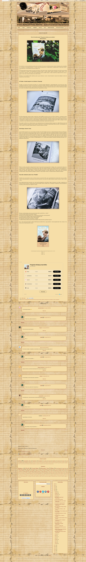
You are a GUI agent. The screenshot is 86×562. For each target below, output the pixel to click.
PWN (52, 470)
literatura (40, 299)
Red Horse (37, 476)
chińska (63, 461)
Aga (40, 347)
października (57, 494)
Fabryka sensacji (48, 474)
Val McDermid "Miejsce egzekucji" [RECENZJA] (60, 505)
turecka (44, 463)
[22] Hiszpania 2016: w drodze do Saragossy (59, 516)
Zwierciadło (66, 473)
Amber (67, 469)
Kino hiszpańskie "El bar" (58, 522)
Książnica (38, 475)
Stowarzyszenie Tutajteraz (48, 476)
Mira (49, 473)
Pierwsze (66, 475)
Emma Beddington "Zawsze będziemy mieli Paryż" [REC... (61, 511)
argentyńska (34, 462)
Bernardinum (37, 472)
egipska (59, 462)
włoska (30, 461)
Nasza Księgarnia (57, 471)
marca (56, 540)
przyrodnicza (51, 299)
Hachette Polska (66, 474)
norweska (63, 460)
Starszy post (66, 449)
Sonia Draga (58, 468)
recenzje (54, 299)
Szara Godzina (62, 471)
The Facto (59, 476)
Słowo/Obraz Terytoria (54, 476)
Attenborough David (27, 299)
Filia (36, 469)
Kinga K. (40, 327)
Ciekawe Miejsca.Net (51, 471)
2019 (55, 489)
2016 (55, 546)
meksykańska (41, 462)
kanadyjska (20, 461)
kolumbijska (27, 462)
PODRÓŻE (35, 27)
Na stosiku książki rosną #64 (59, 499)
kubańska (47, 461)
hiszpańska (40, 460)
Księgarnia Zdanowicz (42, 475)
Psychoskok (33, 476)
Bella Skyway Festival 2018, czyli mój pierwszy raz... (60, 527)
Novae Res (20, 473)
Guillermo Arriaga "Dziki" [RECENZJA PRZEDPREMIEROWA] (60, 530)
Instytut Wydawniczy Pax (22, 475)
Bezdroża (47, 472)
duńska (66, 461)
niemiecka (58, 460)
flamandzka (19, 462)
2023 (55, 485)
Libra (46, 475)
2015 (55, 547)
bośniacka (56, 462)
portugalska (45, 462)
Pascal (44, 470)
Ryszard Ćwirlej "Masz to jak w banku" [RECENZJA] (60, 501)
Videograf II (27, 473)
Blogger (50, 555)
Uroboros (24, 473)
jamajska (25, 463)
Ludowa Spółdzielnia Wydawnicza (52, 475)
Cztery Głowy (22, 472)
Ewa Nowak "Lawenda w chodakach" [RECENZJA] (60, 520)
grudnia (56, 491)
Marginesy (20, 468)
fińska (50, 461)
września (56, 496)
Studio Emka (52, 473)
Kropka (30, 475)
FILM (45, 27)
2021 (55, 486)
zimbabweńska (51, 463)
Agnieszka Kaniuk (41, 308)
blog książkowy (32, 299)
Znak (33, 469)
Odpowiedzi (23, 313)
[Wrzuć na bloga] (30, 298)
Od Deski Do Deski (61, 469)
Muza (52, 468)
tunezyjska (41, 463)
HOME (19, 27)
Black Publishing (21, 470)
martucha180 (41, 395)
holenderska (53, 461)
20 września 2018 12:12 (47, 367)
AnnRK (41, 317)
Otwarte (41, 470)
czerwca (56, 536)
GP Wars (52, 474)
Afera (64, 470)
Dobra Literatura (32, 474)
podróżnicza (43, 299)
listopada (56, 493)
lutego (56, 542)
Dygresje (36, 474)
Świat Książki (45, 469)
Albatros (37, 470)
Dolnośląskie (28, 470)
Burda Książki (26, 471)
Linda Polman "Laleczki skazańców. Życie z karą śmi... (61, 518)
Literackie (39, 469)
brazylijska (25, 461)
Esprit (40, 474)
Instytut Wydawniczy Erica (61, 472)
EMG (45, 473)
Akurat (19, 472)
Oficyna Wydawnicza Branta (61, 475)
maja (55, 538)
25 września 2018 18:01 (46, 395)
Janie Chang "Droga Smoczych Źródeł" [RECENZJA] (60, 532)
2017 (55, 545)
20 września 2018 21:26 (45, 376)
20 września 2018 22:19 (47, 357)
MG (47, 473)
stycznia (56, 543)
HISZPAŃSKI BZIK (51, 27)
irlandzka (23, 462)
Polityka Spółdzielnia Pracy (24, 476)
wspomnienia (57, 299)
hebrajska (66, 462)
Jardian (41, 376)
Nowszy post (20, 449)
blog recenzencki (36, 299)
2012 (55, 552)
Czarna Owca (64, 468)
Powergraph (30, 476)
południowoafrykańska (32, 463)
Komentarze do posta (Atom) (26, 451)
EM (38, 474)
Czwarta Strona (35, 468)
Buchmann (26, 474)
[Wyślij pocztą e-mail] (29, 298)
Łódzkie (26, 472)
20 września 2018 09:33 (46, 327)
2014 (55, 549)
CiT (28, 474)
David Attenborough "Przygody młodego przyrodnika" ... (60, 507)
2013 (55, 550)
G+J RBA (32, 470)
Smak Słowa (50, 469)
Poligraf (19, 476)
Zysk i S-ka (55, 469)
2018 (22, 299)
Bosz (23, 474)
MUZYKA (40, 27)
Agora (66, 471)
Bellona (34, 472)
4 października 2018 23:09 (46, 415)
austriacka (38, 462)
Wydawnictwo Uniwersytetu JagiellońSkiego (36, 473)
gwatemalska (62, 462)
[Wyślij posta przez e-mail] (27, 298)
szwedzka (45, 460)
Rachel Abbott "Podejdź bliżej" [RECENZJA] (59, 498)
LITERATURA (29, 27)
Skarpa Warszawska (44, 471)
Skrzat (40, 476)
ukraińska (47, 463)
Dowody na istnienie (52, 472)
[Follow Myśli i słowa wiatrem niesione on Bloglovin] (26, 498)
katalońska (54, 460)
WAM (62, 476)
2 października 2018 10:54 (47, 405)
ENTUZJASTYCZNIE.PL (60, 27)
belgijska (60, 461)
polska (19, 460)
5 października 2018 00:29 (47, 425)
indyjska (57, 461)
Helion (41, 472)
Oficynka (44, 472)
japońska (44, 461)
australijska (33, 461)
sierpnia (56, 533)
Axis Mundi (20, 474)
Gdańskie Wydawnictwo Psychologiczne (58, 474)
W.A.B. (27, 468)
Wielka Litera (20, 469)
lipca (55, 535)
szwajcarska (37, 463)
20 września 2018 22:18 (47, 317)
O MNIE (23, 27)
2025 (55, 483)
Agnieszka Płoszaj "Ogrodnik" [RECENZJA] (59, 524)
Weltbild (65, 476)
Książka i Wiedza (34, 475)
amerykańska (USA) (27, 460)
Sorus (43, 476)
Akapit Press (30, 472)
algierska (53, 462)
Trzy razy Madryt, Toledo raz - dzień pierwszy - (60, 509)
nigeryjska (28, 463)
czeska (67, 460)
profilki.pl (43, 493)
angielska (34, 460)
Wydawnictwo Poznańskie (58, 470)
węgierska (49, 462)
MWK (67, 472)
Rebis (25, 469)
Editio (56, 472)
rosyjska (37, 461)
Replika (48, 470)
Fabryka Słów (43, 474)
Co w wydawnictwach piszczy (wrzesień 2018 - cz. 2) (60, 513)
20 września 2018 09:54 (45, 347)
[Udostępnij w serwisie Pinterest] (32, 298)
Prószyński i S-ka (47, 299)
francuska (49, 460)
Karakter (27, 475)
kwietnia (56, 539)
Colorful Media (31, 471)
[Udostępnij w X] (31, 298)
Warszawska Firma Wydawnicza (59, 473)
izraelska (22, 463)
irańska (19, 463)
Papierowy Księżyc (37, 471)
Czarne (29, 469)
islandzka (40, 461)
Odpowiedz (44, 310)
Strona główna (43, 449)
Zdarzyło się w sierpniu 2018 (59, 525)
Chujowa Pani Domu (41, 367)
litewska (31, 462)
